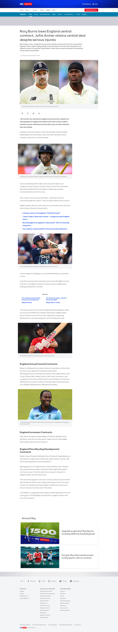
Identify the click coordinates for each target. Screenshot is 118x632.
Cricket (23, 14)
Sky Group (63, 598)
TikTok (43, 581)
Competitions (69, 14)
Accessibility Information (65, 624)
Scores (35, 10)
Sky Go (62, 596)
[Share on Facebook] (22, 113)
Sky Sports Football (45, 596)
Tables (54, 14)
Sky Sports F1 (43, 603)
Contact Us (77, 624)
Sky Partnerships (64, 603)
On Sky (78, 14)
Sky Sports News (44, 610)
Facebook (33, 581)
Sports (27, 10)
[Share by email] (39, 113)
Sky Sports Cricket (45, 598)
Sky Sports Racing (45, 615)
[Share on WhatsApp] (33, 113)
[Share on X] (27, 113)
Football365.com (24, 598)
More (53, 10)
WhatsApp (76, 581)
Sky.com (62, 591)
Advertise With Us (65, 610)
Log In (96, 4)
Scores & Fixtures (45, 14)
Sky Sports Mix (44, 617)
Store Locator (64, 607)
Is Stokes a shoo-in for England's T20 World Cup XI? (41, 213)
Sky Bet (48, 10)
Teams (60, 14)
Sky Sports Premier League (47, 593)
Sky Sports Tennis (45, 605)
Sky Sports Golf (44, 600)
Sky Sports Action (45, 607)
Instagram (53, 581)
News (30, 14)
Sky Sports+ (43, 612)
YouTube (64, 581)
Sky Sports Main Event (46, 591)
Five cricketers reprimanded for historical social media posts (44, 229)
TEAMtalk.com (24, 596)
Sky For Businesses (65, 600)
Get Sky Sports (86, 4)
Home (21, 10)
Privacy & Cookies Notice (39, 624)
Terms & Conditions (25, 624)
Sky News (62, 593)
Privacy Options (52, 624)
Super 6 (22, 593)
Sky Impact (63, 605)
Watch (42, 10)
